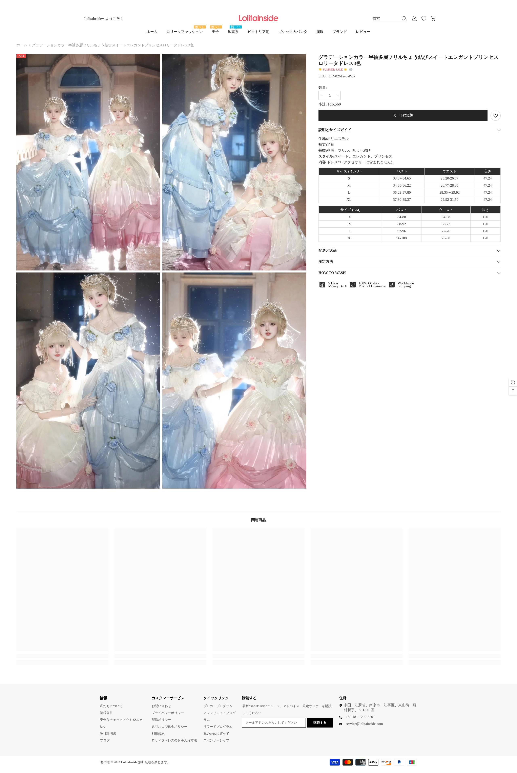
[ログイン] (414, 18)
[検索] (390, 18)
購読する (319, 722)
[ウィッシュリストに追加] (496, 116)
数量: (322, 88)
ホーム (21, 45)
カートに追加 (403, 115)
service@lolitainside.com (364, 724)
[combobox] (386, 18)
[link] (62, 656)
